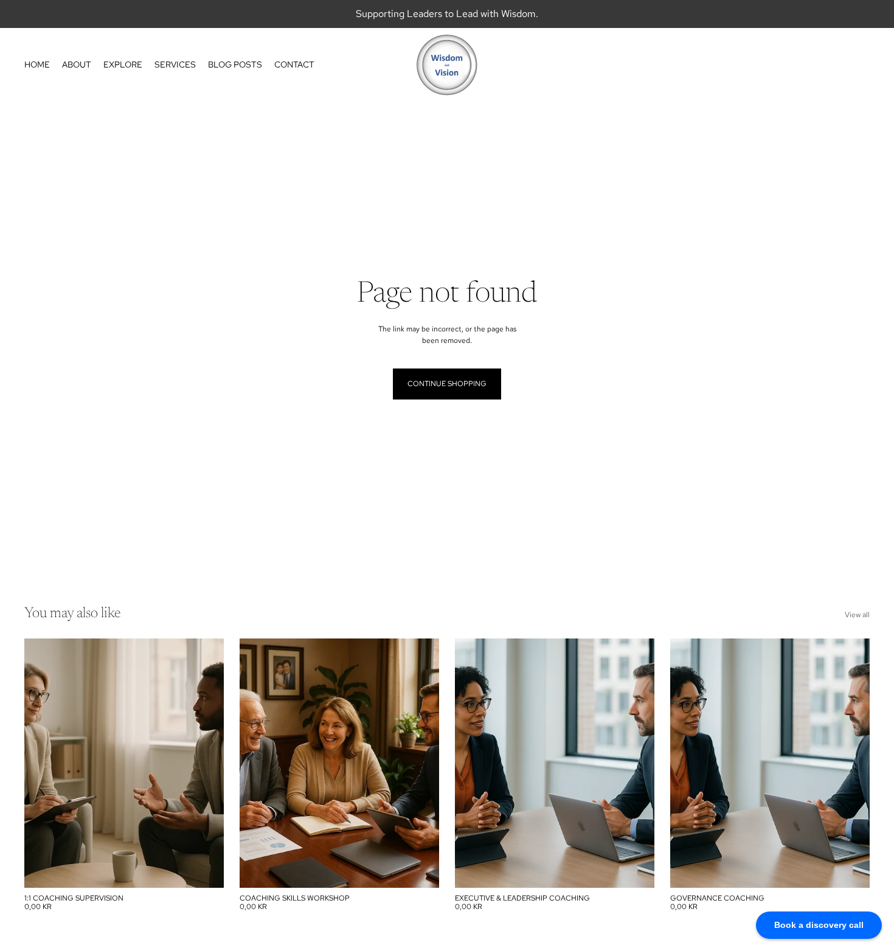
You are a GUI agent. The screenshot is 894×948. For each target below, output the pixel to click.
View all (857, 615)
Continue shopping (447, 384)
